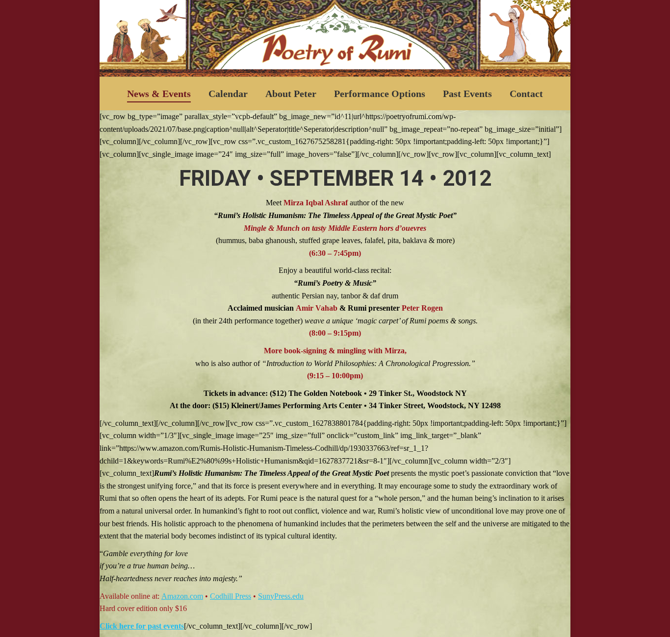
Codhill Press (230, 596)
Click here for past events (142, 626)
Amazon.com (182, 596)
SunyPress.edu (281, 596)
